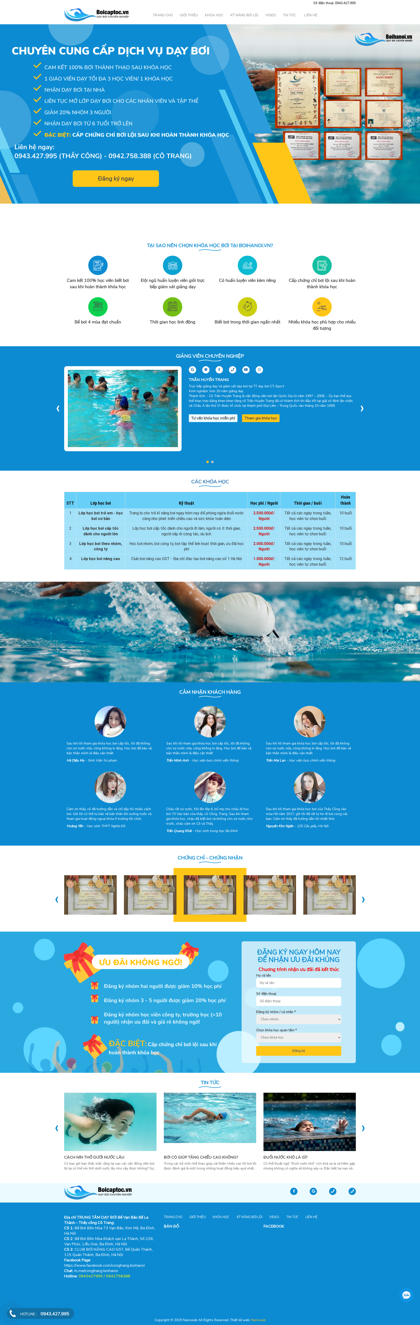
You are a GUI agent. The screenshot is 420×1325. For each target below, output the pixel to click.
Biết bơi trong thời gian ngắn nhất (247, 322)
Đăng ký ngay (116, 178)
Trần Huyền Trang (209, 379)
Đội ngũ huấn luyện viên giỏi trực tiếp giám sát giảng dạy (173, 283)
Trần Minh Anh (177, 760)
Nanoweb (258, 1320)
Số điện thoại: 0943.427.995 (334, 3)
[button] (207, 462)
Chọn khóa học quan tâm (276, 1030)
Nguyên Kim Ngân (279, 826)
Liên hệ (310, 15)
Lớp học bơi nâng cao (100, 558)
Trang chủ (163, 15)
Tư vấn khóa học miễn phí (213, 418)
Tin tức (289, 15)
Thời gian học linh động (172, 322)
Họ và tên (263, 975)
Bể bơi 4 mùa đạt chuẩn (98, 322)
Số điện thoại (266, 993)
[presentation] (58, 407)
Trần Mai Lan (275, 760)
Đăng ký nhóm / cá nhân (276, 1012)
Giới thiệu (189, 15)
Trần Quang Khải (179, 831)
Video (270, 15)
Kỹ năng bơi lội (244, 15)
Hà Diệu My (75, 760)
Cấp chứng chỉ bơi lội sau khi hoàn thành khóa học (322, 283)
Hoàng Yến (75, 826)
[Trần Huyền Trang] (123, 408)
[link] (96, 1270)
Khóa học (214, 15)
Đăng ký (298, 1050)
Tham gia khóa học (261, 418)
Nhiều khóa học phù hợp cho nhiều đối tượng (322, 325)
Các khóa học (210, 481)
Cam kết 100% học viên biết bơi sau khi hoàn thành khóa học (98, 283)
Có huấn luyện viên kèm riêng (247, 280)
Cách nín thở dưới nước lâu (94, 1157)
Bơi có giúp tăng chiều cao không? (201, 1157)
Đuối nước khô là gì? (285, 1157)
